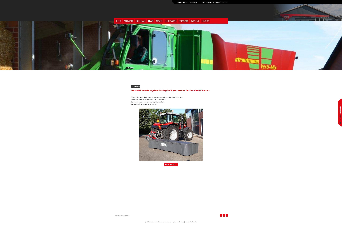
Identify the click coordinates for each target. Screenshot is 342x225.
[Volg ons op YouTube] (227, 215)
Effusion (194, 222)
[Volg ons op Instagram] (224, 215)
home (126, 215)
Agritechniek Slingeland (129, 8)
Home (118, 21)
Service (159, 21)
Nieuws (150, 21)
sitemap (168, 222)
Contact (205, 21)
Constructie (170, 21)
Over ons (195, 21)
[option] (171, 45)
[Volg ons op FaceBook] (221, 215)
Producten (128, 21)
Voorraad (140, 21)
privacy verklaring (178, 222)
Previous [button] (6, 45)
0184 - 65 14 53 (223, 2)
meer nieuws (170, 165)
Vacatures (183, 21)
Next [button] (335, 45)
